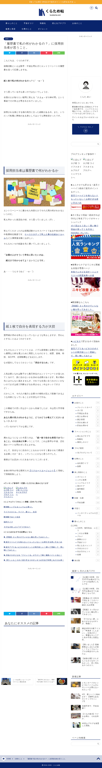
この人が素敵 (88, 533)
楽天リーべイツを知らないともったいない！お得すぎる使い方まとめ (84, 199)
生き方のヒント (88, 551)
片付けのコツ (88, 548)
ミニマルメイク (88, 483)
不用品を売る (87, 413)
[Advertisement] (25, 144)
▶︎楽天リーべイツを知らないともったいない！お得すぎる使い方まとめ (33, 542)
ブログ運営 (86, 448)
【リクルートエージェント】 (42, 471)
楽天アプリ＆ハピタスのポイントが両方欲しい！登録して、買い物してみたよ (84, 352)
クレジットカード (87, 407)
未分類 (86, 560)
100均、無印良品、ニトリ (88, 529)
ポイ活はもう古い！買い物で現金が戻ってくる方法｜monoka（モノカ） (84, 229)
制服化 (43, 23)
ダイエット (43, 29)
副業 (88, 466)
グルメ (88, 536)
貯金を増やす (88, 425)
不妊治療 (88, 503)
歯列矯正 (87, 489)
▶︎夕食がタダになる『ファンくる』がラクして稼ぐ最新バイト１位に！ (33, 555)
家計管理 (88, 419)
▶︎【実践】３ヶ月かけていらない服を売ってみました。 (26, 537)
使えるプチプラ (59, 23)
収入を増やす (88, 416)
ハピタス (76, 341)
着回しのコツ (88, 442)
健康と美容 (11, 29)
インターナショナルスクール (87, 514)
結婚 (88, 555)
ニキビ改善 (88, 480)
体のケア (88, 486)
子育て (86, 508)
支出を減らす (88, 422)
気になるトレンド (88, 545)
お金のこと (77, 23)
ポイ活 (88, 410)
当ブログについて (87, 453)
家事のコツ (88, 539)
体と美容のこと (86, 472)
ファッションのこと (86, 432)
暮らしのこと (12, 23)
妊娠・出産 (86, 498)
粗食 (88, 492)
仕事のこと (27, 29)
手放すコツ (29, 23)
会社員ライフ (88, 463)
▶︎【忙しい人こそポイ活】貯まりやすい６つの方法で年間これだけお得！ (34, 560)
